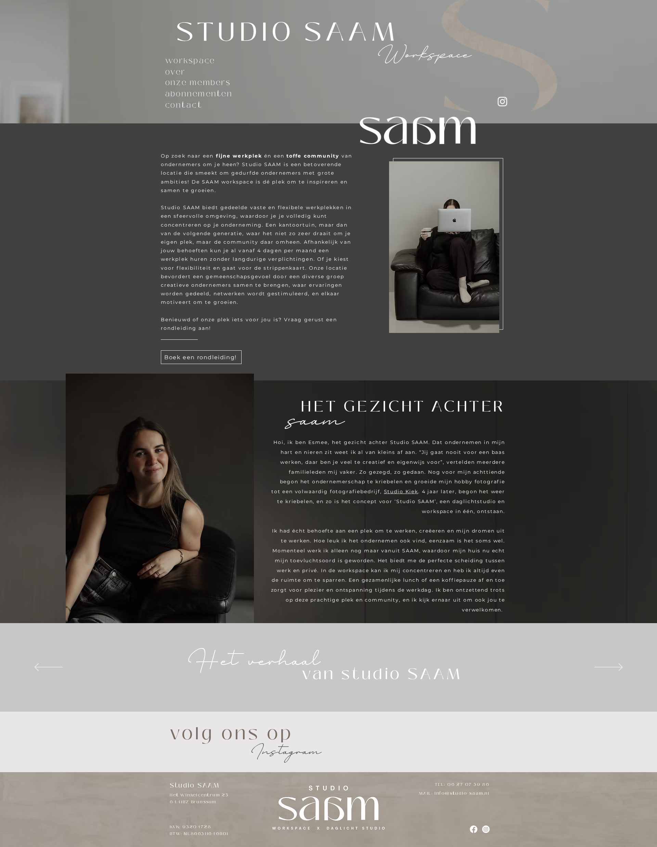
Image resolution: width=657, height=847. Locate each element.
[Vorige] (48, 667)
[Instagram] (502, 101)
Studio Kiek (401, 491)
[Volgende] (608, 667)
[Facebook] (473, 829)
